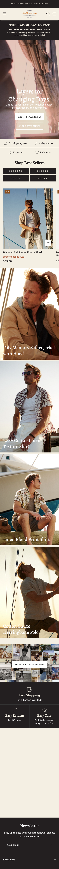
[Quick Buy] (48, 243)
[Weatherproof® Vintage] (29, 14)
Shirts (43, 171)
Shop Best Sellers (29, 126)
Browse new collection (29, 664)
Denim (43, 178)
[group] (29, 4)
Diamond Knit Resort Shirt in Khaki (22, 252)
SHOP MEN (9, 859)
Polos (16, 178)
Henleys (16, 171)
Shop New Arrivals (29, 116)
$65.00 (7, 261)
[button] (48, 14)
